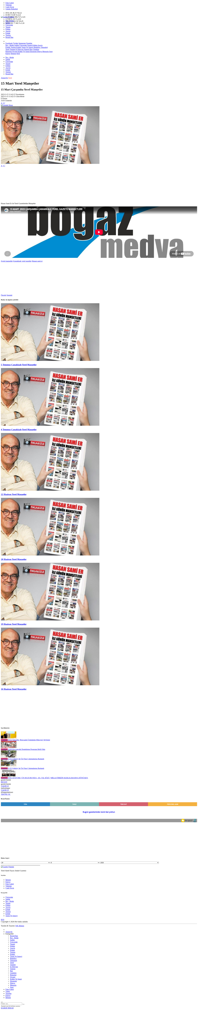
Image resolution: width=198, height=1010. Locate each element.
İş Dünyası (19, 49)
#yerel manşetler (7, 261)
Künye (8, 54)
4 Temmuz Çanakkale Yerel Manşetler (19, 429)
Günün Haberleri (12, 9)
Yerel (7, 49)
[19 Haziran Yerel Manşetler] (50, 620)
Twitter (15, 43)
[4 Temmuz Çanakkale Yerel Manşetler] (50, 425)
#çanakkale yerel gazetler (22, 261)
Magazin (45, 51)
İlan (30, 49)
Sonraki (9, 295)
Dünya (39, 51)
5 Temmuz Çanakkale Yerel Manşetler (19, 364)
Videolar (9, 5)
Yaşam (8, 27)
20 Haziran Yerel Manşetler (13, 559)
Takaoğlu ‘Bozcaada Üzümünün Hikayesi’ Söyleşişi (29, 740)
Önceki (3, 295)
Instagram (22, 43)
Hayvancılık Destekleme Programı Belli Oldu (26, 749)
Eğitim (8, 29)
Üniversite (9, 25)
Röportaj (9, 51)
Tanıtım (12, 49)
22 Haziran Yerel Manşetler (13, 494)
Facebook (9, 43)
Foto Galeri (10, 3)
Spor (51, 51)
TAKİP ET (5, 786)
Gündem (35, 49)
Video (8, 991)
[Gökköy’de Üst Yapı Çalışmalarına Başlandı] (8, 757)
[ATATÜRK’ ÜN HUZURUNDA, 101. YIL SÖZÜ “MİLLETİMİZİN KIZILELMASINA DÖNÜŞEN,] (8, 776)
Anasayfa (4, 78)
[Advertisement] (69, 185)
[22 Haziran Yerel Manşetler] (50, 490)
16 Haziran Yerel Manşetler (13, 689)
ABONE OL (5, 794)
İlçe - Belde (10, 21)
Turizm (8, 35)
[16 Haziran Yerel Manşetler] (50, 685)
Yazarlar (8, 993)
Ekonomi (33, 51)
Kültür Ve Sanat (23, 51)
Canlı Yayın (10, 7)
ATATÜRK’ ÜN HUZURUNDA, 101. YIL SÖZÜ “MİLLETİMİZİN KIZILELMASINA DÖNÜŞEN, (48, 778)
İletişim (13, 54)
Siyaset (14, 51)
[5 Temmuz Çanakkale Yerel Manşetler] (50, 360)
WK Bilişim (19, 926)
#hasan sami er (37, 261)
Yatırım (26, 49)
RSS (18, 54)
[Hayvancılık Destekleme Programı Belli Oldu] (8, 747)
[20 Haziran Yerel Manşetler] (50, 555)
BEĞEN (4, 782)
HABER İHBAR (7, 1008)
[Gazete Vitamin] (7, 17)
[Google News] (7, 105)
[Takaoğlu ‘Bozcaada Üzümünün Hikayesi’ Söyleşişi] (8, 738)
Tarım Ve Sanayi (27, 47)
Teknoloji (44, 47)
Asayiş (8, 31)
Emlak (8, 33)
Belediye (36, 47)
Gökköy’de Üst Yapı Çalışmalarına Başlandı (26, 759)
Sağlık (8, 23)
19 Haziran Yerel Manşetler (13, 624)
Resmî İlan (9, 37)
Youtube (29, 43)
